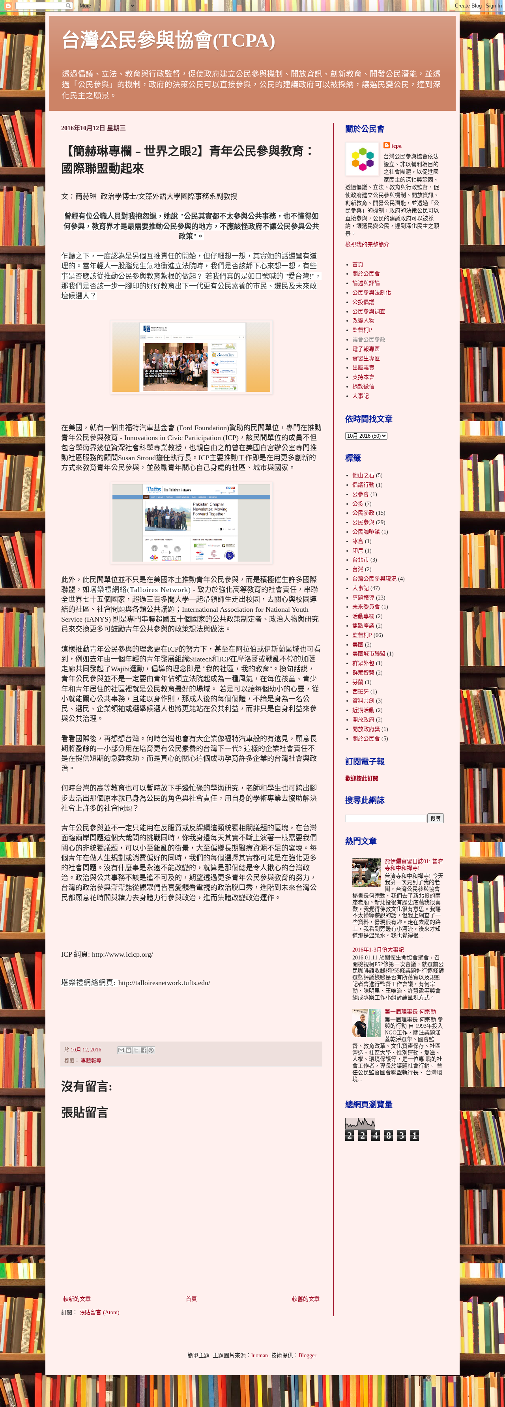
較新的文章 (77, 1299)
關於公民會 (366, 274)
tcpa (396, 146)
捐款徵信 (363, 387)
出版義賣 (363, 368)
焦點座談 (363, 626)
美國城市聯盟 (368, 654)
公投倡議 (363, 302)
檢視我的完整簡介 (367, 244)
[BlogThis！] (129, 1050)
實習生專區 (366, 359)
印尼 (357, 551)
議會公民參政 (368, 340)
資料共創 (363, 701)
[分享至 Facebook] (144, 1050)
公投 (357, 504)
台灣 (357, 569)
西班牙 (360, 692)
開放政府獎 (366, 729)
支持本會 (363, 377)
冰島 (357, 541)
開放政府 (363, 720)
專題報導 (91, 1060)
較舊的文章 (306, 1299)
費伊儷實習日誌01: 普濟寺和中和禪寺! (414, 864)
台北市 (360, 560)
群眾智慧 (363, 673)
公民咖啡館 (366, 532)
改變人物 (363, 321)
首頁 (191, 1299)
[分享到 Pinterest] (151, 1050)
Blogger (307, 1355)
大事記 (360, 396)
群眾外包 (363, 663)
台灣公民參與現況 (374, 579)
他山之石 (363, 475)
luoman (259, 1355)
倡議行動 (363, 485)
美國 (357, 645)
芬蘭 (357, 682)
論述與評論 (366, 283)
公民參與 (363, 522)
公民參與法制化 (371, 293)
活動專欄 (363, 616)
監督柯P (362, 330)
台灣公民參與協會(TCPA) (168, 40)
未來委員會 (366, 607)
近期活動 (363, 710)
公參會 (360, 494)
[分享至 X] (136, 1050)
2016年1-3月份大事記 (378, 950)
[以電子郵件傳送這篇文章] (121, 1050)
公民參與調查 (368, 312)
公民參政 (363, 513)
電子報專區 (366, 349)
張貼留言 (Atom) (99, 1312)
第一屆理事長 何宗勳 (410, 1012)
